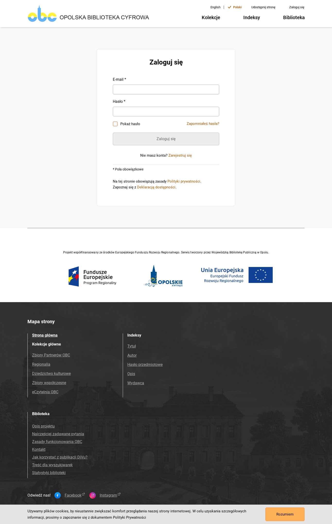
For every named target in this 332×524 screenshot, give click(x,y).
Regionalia (41, 364)
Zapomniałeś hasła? (203, 123)
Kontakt (38, 449)
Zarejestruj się (180, 155)
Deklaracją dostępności (156, 187)
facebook (73, 495)
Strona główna (45, 335)
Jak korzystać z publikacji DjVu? (59, 457)
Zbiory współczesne (49, 382)
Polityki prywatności (183, 181)
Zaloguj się (296, 7)
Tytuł (131, 346)
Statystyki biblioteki (49, 472)
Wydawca (135, 383)
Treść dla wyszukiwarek (52, 465)
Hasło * (119, 101)
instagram (108, 495)
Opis (131, 373)
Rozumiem (285, 514)
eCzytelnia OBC (45, 392)
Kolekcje (211, 17)
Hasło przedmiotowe (145, 364)
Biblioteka (294, 17)
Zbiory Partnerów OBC (51, 355)
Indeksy (251, 17)
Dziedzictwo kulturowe (51, 373)
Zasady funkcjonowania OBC (57, 441)
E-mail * (119, 79)
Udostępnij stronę (263, 7)
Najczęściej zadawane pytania (58, 434)
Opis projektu (43, 426)
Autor (132, 355)
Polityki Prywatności (129, 517)
